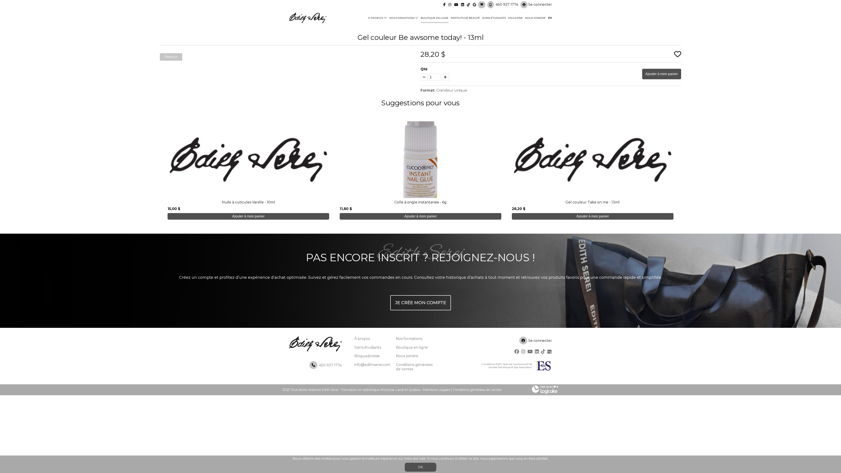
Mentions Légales (436, 390)
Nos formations (401, 17)
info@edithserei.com (372, 365)
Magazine (515, 17)
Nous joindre (535, 17)
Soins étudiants (494, 17)
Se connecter (540, 4)
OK (420, 467)
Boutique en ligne (435, 17)
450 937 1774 (507, 4)
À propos (375, 17)
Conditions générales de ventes (477, 390)
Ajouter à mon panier (661, 74)
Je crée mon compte (420, 302)
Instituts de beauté (465, 17)
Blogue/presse (367, 356)
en (550, 17)
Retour (171, 57)
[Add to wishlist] (677, 54)
